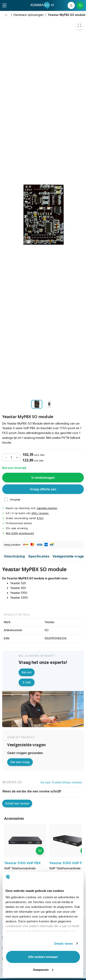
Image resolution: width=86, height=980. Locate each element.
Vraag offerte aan (43, 489)
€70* (40, 518)
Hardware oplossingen (29, 14)
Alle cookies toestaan (43, 957)
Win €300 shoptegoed (20, 533)
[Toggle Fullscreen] (80, 25)
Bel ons (27, 672)
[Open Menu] (4, 5)
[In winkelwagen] (40, 851)
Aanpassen (41, 969)
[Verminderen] (6, 457)
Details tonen (63, 943)
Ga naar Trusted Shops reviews (61, 782)
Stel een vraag (20, 762)
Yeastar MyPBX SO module (66, 14)
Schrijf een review (17, 803)
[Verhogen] (17, 457)
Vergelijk (15, 499)
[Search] (71, 5)
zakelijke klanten (47, 508)
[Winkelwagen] (80, 5)
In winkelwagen (43, 478)
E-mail (27, 682)
